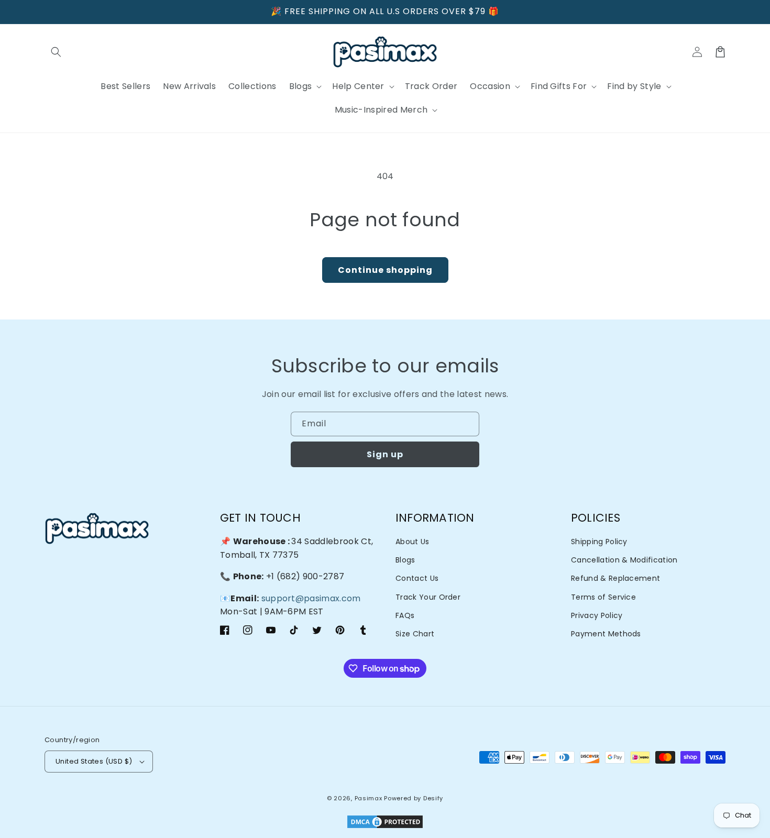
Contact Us (416, 578)
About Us (412, 541)
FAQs (404, 615)
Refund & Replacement (615, 578)
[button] (56, 51)
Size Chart (414, 634)
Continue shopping (385, 270)
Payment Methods (606, 634)
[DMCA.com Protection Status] (385, 823)
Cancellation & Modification (624, 560)
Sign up (385, 454)
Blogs (405, 560)
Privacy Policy (596, 615)
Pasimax (368, 798)
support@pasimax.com (311, 598)
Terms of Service (603, 597)
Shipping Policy (599, 541)
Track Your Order (427, 597)
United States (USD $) (94, 761)
